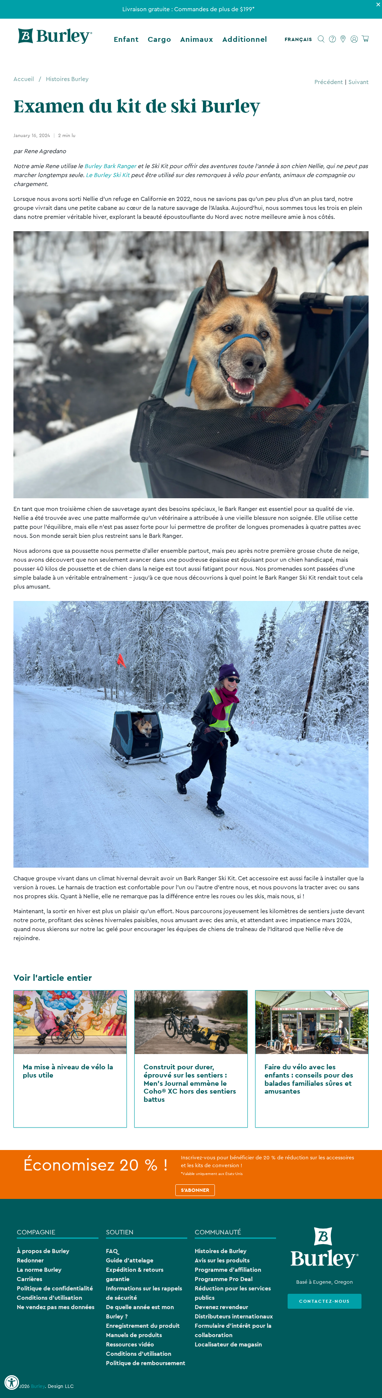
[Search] (321, 39)
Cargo (159, 39)
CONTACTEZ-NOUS (324, 1301)
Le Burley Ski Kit (107, 175)
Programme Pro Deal (224, 1279)
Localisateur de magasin (228, 1344)
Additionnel (244, 39)
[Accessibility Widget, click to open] (11, 1382)
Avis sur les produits (222, 1260)
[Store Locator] (343, 39)
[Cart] (365, 39)
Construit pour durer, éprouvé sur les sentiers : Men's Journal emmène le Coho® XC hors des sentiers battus (190, 1082)
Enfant (126, 39)
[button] (300, 39)
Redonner (30, 1260)
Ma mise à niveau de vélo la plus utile (68, 1070)
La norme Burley (39, 1270)
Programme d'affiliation (228, 1270)
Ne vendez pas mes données (55, 1307)
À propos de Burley (43, 1251)
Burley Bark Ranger (110, 166)
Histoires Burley (67, 79)
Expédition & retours (134, 1270)
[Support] (332, 39)
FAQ (112, 1251)
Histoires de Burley (221, 1251)
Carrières (29, 1279)
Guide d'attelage (129, 1260)
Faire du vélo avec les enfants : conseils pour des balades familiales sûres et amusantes (308, 1078)
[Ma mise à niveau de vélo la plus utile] (70, 1022)
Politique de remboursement (145, 1363)
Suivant (358, 82)
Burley (38, 1386)
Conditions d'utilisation (49, 1298)
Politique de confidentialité (55, 1288)
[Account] (354, 39)
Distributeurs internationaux (234, 1316)
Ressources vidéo (130, 1344)
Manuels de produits (134, 1335)
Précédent (328, 82)
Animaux (196, 39)
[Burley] (55, 39)
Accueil (23, 79)
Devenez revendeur (221, 1307)
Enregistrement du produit (143, 1326)
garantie (117, 1279)
